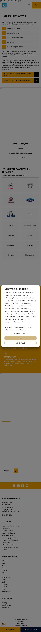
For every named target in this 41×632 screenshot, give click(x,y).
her (24, 330)
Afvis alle (20, 343)
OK (20, 338)
